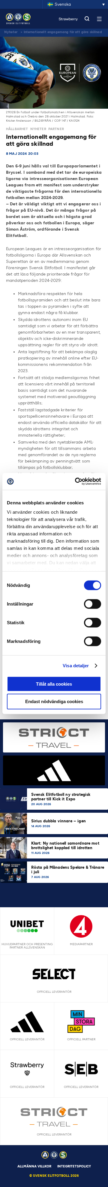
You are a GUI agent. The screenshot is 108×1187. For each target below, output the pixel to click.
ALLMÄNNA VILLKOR (34, 1166)
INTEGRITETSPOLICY (74, 1166)
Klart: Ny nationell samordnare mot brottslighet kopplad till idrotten (65, 845)
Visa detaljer (76, 665)
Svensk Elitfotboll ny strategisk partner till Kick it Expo (61, 796)
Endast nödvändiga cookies (54, 701)
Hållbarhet (17, 129)
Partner (56, 129)
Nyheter (10, 32)
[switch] (92, 604)
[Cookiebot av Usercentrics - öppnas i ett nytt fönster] (76, 481)
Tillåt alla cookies (54, 683)
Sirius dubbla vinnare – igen (59, 821)
